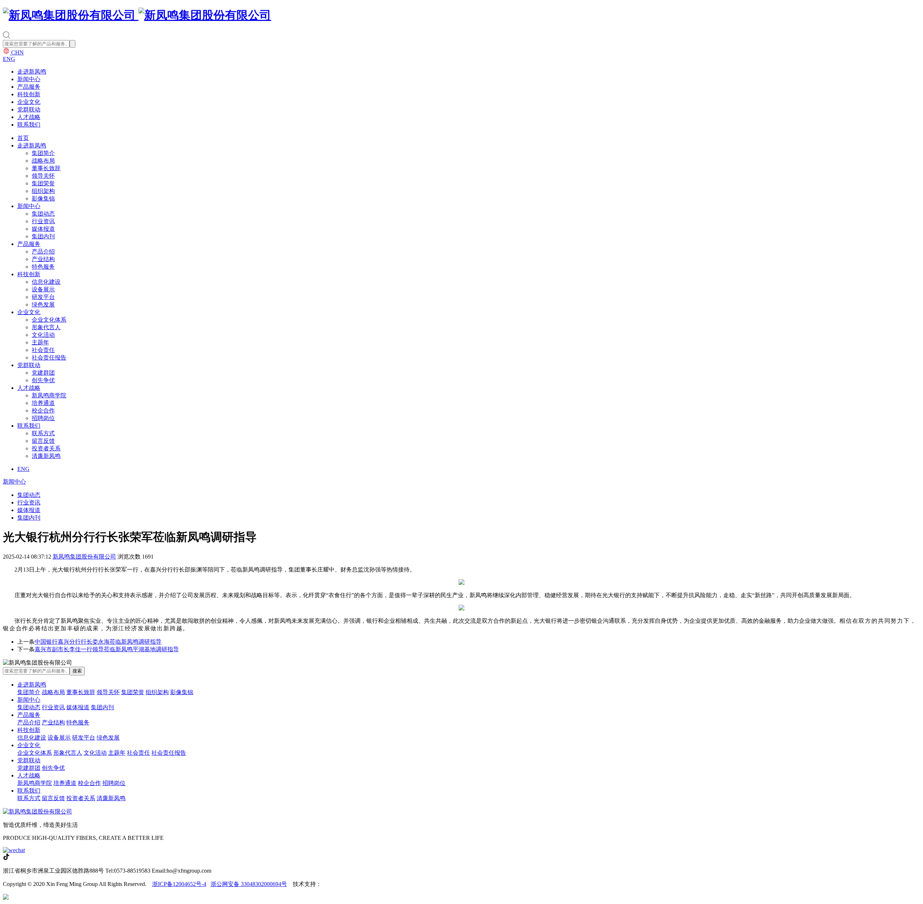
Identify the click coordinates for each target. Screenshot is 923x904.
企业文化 (28, 102)
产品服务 (28, 87)
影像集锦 (43, 198)
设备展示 (43, 289)
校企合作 (43, 410)
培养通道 (43, 403)
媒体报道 (43, 229)
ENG (9, 59)
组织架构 (43, 191)
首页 (23, 138)
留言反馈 (43, 441)
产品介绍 (43, 251)
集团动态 (43, 214)
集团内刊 (43, 236)
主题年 (40, 342)
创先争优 (43, 380)
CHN (17, 52)
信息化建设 (46, 282)
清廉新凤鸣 (46, 456)
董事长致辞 (46, 168)
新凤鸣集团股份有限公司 (84, 557)
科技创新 (28, 94)
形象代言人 (46, 327)
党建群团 (43, 373)
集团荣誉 (43, 183)
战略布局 (43, 161)
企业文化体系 (49, 320)
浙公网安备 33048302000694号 (249, 884)
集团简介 (43, 153)
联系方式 (43, 433)
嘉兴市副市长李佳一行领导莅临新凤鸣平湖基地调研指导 (107, 649)
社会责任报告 (49, 357)
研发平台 (43, 297)
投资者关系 (46, 448)
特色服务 (43, 267)
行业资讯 (43, 221)
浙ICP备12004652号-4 (179, 884)
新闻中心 (28, 79)
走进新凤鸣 (31, 72)
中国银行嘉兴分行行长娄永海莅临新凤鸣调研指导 (98, 642)
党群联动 (28, 109)
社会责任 (43, 350)
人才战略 (28, 117)
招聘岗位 (43, 418)
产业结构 (43, 259)
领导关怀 (43, 176)
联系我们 (28, 125)
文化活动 (43, 335)
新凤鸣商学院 (49, 395)
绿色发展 (43, 304)
